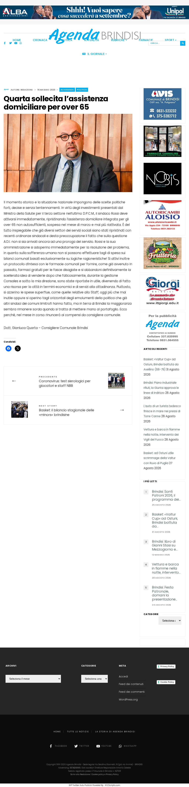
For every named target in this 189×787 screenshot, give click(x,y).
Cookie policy (98, 774)
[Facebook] (5, 43)
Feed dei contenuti (131, 684)
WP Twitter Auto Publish (80, 785)
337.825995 (75, 767)
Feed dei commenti (132, 692)
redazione (27, 89)
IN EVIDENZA (67, 89)
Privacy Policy (167, 666)
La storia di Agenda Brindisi (115, 731)
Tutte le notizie (78, 731)
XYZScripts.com (112, 785)
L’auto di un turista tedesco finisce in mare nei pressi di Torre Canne (162, 411)
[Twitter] (10, 43)
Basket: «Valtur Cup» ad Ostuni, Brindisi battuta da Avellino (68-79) (161, 364)
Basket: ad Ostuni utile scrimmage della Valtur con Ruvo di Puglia (160, 458)
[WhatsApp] (21, 43)
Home (57, 731)
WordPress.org (128, 699)
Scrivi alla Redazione (80, 774)
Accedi (123, 676)
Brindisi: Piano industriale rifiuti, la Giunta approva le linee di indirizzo (161, 388)
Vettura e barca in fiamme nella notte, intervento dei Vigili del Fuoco (162, 434)
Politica (82, 89)
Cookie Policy (167, 682)
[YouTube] (16, 43)
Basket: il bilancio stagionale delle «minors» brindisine (66, 410)
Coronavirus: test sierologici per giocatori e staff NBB (65, 381)
